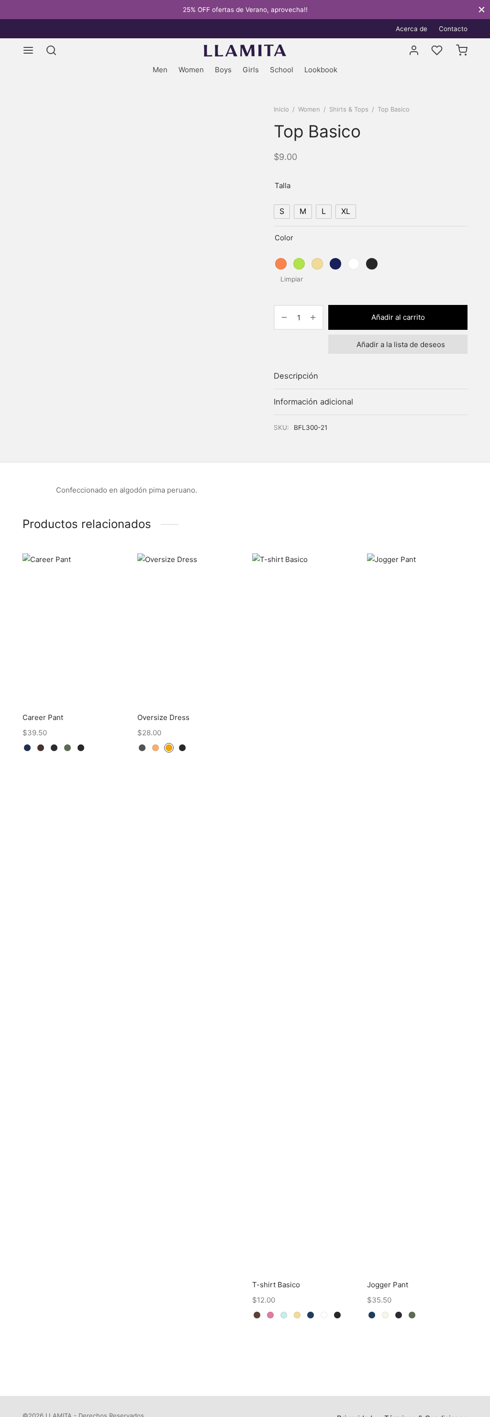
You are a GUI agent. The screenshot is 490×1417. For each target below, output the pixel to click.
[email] (49, 28)
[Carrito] (462, 50)
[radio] (282, 211)
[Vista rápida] (109, 613)
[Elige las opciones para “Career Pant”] (109, 591)
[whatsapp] (29, 28)
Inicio (281, 109)
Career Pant (42, 717)
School (281, 69)
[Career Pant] (72, 628)
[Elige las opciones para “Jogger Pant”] (454, 620)
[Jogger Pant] (417, 912)
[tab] (371, 376)
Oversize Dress (163, 717)
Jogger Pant (387, 1284)
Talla (282, 185)
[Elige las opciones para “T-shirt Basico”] (339, 620)
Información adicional (313, 401)
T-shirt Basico (276, 1284)
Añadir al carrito (398, 317)
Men (160, 69)
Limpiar (291, 279)
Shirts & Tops (348, 109)
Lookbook (320, 69)
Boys (223, 69)
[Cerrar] (481, 9)
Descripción (296, 376)
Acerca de (411, 29)
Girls (251, 69)
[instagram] (68, 28)
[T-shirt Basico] (302, 912)
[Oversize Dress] (187, 628)
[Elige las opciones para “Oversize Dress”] (224, 591)
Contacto (453, 29)
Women (191, 69)
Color (284, 237)
